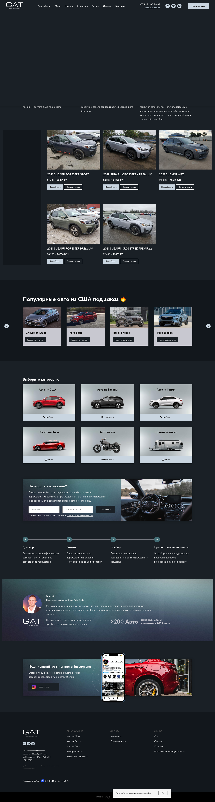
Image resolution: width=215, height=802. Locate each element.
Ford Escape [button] (165, 332)
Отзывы (107, 6)
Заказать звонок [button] (152, 7)
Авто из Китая (166, 389)
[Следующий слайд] (208, 326)
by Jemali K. (63, 781)
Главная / (26, 26)
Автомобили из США (41, 25)
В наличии (82, 6)
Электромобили (49, 432)
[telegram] (167, 6)
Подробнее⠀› (49, 417)
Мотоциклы (107, 432)
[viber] (173, 6)
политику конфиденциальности (80, 515)
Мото (58, 6)
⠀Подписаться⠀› (43, 687)
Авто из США (47, 389)
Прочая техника (166, 432)
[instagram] (179, 6)
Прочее (69, 6)
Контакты (120, 6)
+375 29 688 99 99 (150, 4)
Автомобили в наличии (77, 756)
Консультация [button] (198, 6)
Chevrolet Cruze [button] (36, 332)
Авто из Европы (107, 389)
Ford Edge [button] (75, 332)
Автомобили (44, 6)
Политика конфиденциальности (169, 751)
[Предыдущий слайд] (6, 326)
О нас (95, 6)
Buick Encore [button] (121, 332)
